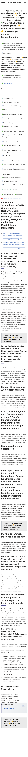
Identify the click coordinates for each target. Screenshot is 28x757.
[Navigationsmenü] (25, 2)
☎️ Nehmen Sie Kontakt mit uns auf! (11, 198)
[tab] (15, 88)
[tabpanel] (14, 148)
